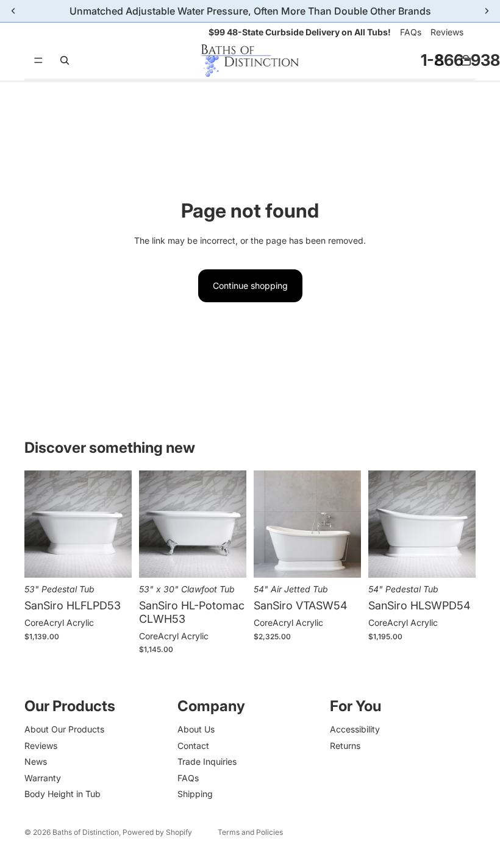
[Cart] (465, 60)
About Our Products (64, 730)
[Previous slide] (37, 524)
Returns (345, 745)
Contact (193, 745)
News (35, 761)
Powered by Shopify (157, 832)
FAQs (410, 32)
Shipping (195, 794)
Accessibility (355, 730)
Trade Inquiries (207, 761)
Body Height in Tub (62, 794)
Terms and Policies (250, 832)
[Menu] (38, 61)
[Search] (64, 60)
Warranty (42, 778)
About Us (196, 730)
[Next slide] (118, 524)
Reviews (446, 32)
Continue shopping (250, 285)
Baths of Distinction (85, 832)
